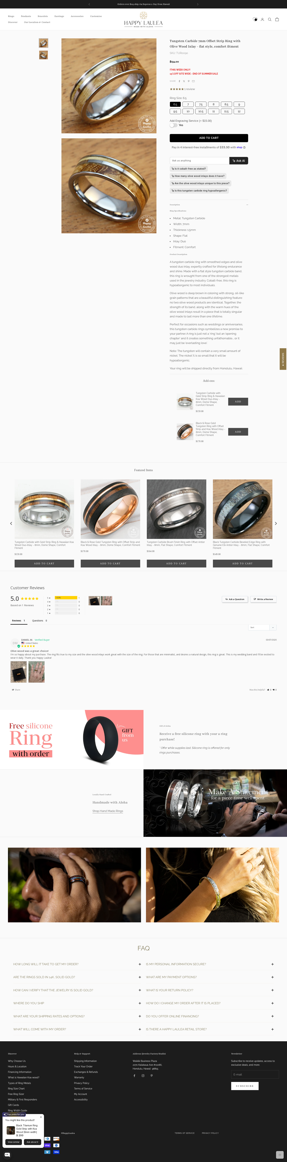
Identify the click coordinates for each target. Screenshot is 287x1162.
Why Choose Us (17, 1061)
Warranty (79, 1077)
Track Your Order (83, 1066)
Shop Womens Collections (212, 885)
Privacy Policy (81, 1083)
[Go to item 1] (43, 43)
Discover (12, 22)
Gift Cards (13, 1105)
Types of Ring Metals (19, 1083)
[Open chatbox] (7, 1155)
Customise (96, 16)
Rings (11, 16)
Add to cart (209, 137)
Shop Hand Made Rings (108, 811)
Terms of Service (83, 1088)
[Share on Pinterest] (188, 81)
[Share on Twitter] (184, 81)
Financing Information (19, 1072)
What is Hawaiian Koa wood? (23, 1077)
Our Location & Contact (37, 22)
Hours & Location (17, 1066)
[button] (269, 689)
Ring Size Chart (16, 1088)
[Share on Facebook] (179, 81)
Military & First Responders (22, 1099)
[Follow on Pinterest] (151, 1075)
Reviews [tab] (16, 620)
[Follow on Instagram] (143, 1075)
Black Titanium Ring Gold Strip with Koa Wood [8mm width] (27, 1128)
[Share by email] (193, 81)
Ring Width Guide (17, 1110)
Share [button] (17, 689)
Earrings (59, 16)
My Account (80, 1094)
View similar (13, 1142)
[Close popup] (41, 1117)
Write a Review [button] (265, 599)
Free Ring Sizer (16, 1094)
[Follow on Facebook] (134, 1075)
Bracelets (43, 16)
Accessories (77, 16)
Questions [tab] (37, 620)
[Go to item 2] (43, 55)
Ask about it (32, 1142)
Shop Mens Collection (74, 885)
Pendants (26, 16)
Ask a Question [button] (236, 599)
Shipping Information (85, 1061)
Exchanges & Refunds (86, 1072)
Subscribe (245, 1086)
